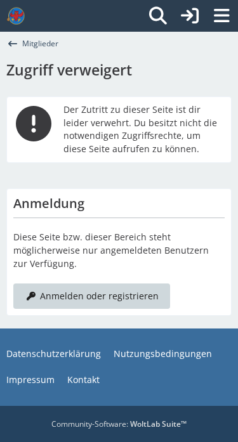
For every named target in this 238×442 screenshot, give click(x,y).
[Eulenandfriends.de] (16, 16)
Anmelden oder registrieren (99, 296)
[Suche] (158, 16)
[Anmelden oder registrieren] (189, 16)
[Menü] (221, 16)
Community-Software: (119, 424)
